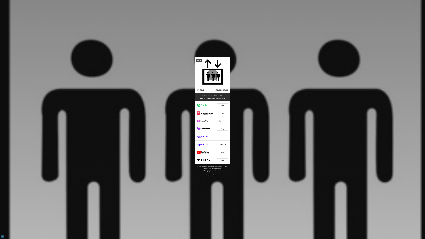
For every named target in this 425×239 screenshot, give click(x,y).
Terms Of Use (216, 168)
